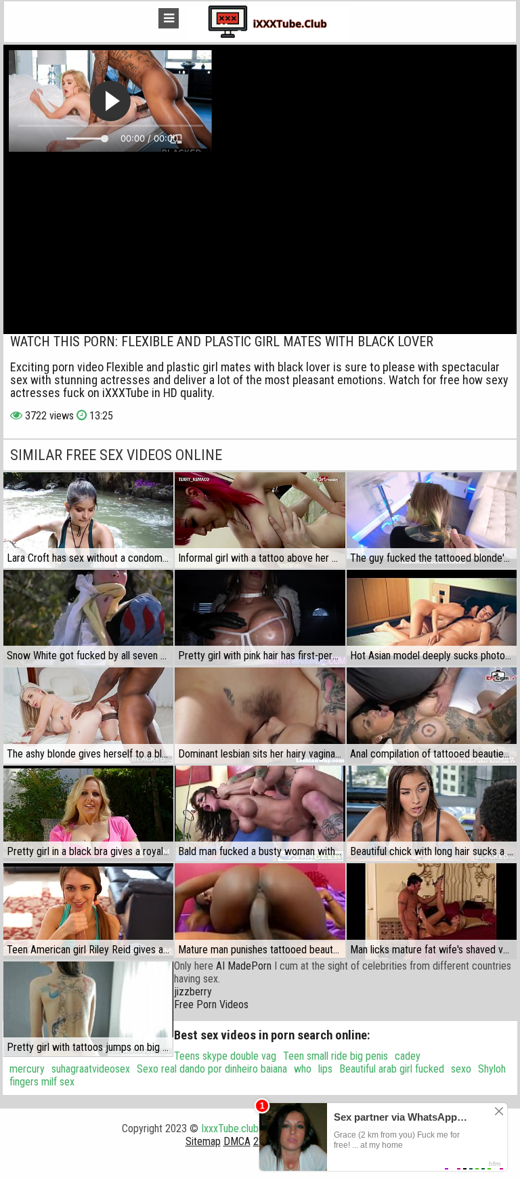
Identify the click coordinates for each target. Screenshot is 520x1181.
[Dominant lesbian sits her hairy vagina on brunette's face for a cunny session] (260, 715)
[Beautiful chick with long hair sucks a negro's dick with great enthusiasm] (432, 813)
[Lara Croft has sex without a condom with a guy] (88, 520)
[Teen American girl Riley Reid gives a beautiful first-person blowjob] (88, 911)
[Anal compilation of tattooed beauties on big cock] (432, 715)
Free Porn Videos (211, 1004)
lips (325, 1068)
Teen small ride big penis (335, 1056)
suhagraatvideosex (90, 1068)
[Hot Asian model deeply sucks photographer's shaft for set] (432, 617)
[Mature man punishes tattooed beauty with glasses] (260, 911)
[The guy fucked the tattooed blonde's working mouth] (432, 520)
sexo (461, 1068)
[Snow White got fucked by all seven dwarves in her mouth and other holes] (88, 617)
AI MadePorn (244, 965)
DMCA (237, 1141)
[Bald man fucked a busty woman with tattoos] (260, 813)
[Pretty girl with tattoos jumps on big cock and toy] (88, 1009)
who (302, 1068)
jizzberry (193, 991)
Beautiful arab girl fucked (391, 1068)
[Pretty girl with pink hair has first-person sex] (260, 617)
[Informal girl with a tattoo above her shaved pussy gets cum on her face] (260, 520)
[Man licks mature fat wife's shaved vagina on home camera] (432, 911)
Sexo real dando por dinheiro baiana (212, 1068)
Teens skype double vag (225, 1056)
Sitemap (203, 1141)
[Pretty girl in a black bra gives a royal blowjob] (88, 813)
